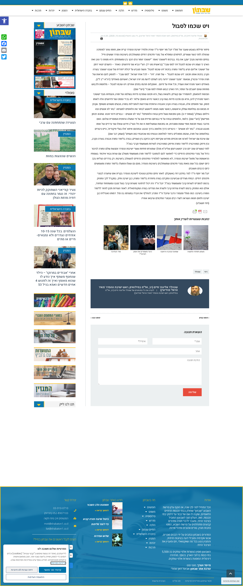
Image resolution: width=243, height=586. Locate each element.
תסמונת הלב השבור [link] (98, 504)
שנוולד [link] (197, 271)
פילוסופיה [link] (149, 10)
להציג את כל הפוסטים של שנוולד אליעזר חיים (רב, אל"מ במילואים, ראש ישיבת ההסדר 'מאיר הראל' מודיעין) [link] (141, 292)
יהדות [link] (51, 10)
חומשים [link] (179, 10)
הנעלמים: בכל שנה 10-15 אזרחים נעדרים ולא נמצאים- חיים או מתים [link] (56, 235)
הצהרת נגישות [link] (158, 581)
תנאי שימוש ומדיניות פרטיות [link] (198, 581)
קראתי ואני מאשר (52, 569)
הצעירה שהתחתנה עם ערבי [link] (57, 122)
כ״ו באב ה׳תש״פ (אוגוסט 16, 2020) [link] (123, 35)
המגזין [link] (64, 10)
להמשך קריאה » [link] (102, 510)
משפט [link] (165, 10)
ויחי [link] (205, 271)
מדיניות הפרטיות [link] (58, 563)
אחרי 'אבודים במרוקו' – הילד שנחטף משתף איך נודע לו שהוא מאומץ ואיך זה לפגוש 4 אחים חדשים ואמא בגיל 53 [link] (55, 278)
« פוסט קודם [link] (204, 317)
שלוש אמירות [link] (101, 536)
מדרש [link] (134, 10)
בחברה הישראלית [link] (83, 10)
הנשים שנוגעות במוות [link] (61, 156)
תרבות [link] (38, 10)
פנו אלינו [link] (176, 581)
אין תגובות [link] (203, 38)
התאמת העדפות (36, 577)
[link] (4, 21)
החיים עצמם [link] (105, 10)
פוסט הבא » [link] (95, 317)
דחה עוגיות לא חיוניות (22, 569)
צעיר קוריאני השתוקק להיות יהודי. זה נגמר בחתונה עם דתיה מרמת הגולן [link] (56, 194)
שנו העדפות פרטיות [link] (231, 580)
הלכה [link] (121, 10)
